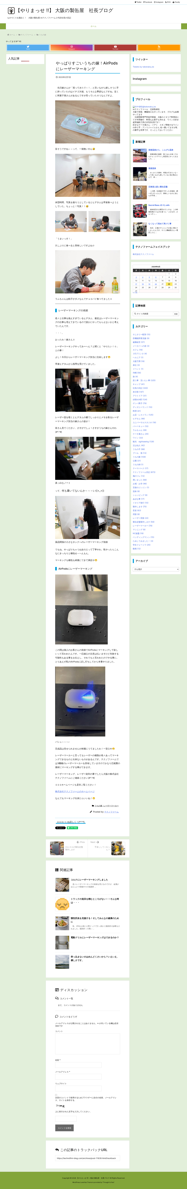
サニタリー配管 (141, 334)
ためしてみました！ (143, 541)
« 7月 (135, 292)
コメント (59, 1031)
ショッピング (140, 495)
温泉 (136, 491)
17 (136, 284)
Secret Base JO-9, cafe (158, 205)
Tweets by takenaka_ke (143, 67)
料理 (137, 411)
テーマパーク (140, 468)
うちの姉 (138, 464)
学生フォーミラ (141, 545)
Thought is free (108, 1182)
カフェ (138, 350)
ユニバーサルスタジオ (144, 422)
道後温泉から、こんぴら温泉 (160, 150)
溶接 (136, 514)
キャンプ (139, 384)
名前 (58, 1060)
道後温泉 (152, 168)
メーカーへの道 (141, 346)
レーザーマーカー (111, 806)
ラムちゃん (140, 430)
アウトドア (139, 395)
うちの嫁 (42, 35)
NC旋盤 (138, 533)
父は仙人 (139, 445)
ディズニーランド (142, 407)
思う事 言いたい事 (144, 380)
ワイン (138, 438)
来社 (136, 365)
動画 (137, 548)
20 (156, 284)
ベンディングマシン (143, 537)
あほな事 (138, 499)
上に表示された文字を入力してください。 (73, 1111)
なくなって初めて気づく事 (159, 223)
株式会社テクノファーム (143, 254)
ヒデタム (139, 418)
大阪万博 (139, 361)
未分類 (138, 392)
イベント (138, 369)
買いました (140, 480)
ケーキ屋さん (141, 434)
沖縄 (137, 373)
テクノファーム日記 (144, 472)
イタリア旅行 (140, 503)
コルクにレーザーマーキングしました (89, 879)
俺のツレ (139, 476)
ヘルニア (138, 357)
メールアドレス (62, 1072)
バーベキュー (140, 426)
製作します (140, 506)
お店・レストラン (143, 415)
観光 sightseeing (143, 441)
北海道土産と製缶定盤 (158, 186)
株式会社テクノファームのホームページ (75, 791)
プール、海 (139, 453)
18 (143, 284)
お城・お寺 (140, 483)
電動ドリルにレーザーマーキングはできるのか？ (95, 937)
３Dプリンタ (140, 353)
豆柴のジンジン (141, 487)
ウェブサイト (61, 1083)
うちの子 (139, 449)
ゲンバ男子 (140, 403)
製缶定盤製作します (143, 522)
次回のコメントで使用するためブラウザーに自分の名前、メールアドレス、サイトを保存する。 (85, 1098)
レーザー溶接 (140, 518)
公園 (137, 460)
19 (149, 284)
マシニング (139, 529)
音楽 (137, 510)
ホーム (12, 35)
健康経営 (139, 342)
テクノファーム (27, 35)
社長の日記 (140, 388)
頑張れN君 (140, 399)
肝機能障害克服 (141, 338)
